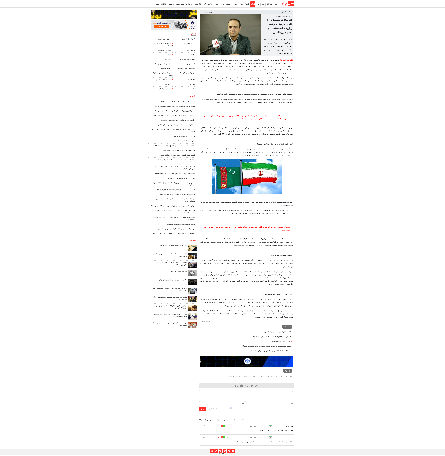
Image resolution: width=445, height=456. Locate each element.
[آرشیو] (212, 451)
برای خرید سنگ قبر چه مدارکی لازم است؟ (182, 141)
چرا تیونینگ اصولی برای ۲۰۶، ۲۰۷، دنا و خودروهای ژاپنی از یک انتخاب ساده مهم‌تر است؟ (174, 211)
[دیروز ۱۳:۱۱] (192, 299)
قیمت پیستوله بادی (165, 89)
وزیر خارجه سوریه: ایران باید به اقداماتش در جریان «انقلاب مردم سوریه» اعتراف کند (170, 315)
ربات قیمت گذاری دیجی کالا (162, 64)
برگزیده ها (192, 96)
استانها (253, 4)
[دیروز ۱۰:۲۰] (192, 248)
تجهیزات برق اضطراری (188, 39)
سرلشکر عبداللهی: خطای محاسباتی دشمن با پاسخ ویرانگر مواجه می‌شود (170, 298)
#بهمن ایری (288, 376)
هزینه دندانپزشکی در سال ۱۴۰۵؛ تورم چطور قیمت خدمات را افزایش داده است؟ (173, 131)
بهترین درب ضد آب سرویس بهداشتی (184, 136)
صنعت (228, 4)
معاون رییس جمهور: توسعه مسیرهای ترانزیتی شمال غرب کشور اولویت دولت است (170, 264)
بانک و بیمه (197, 4)
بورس (216, 4)
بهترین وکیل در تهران (164, 39)
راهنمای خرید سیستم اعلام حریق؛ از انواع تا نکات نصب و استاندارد (175, 146)
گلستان (284, 12)
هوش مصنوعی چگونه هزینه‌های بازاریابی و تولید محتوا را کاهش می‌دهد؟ (173, 206)
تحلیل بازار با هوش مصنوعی (186, 68)
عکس (157, 4)
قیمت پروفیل (191, 64)
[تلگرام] (220, 451)
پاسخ (203, 426)
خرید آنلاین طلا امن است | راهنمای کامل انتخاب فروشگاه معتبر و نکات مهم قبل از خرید (174, 200)
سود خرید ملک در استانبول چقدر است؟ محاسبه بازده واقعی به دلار (175, 106)
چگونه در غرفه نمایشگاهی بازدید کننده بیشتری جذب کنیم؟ (177, 120)
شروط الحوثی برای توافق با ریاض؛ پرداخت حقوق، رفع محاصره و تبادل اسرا (169, 324)
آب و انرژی (189, 4)
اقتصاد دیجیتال (244, 4)
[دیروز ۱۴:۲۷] (192, 325)
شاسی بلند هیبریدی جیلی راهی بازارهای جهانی (173, 280)
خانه (276, 4)
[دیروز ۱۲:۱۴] (192, 273)
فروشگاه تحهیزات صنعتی (163, 80)
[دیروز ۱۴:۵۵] (192, 316)
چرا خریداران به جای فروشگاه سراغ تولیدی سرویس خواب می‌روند (175, 229)
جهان (263, 4)
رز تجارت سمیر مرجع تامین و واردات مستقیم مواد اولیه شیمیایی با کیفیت (173, 115)
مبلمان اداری (191, 80)
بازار (274, 66)
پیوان (169, 55)
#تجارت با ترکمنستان (249, 376)
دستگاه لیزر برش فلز (189, 43)
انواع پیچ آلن (167, 59)
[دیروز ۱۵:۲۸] (192, 256)
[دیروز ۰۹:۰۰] (192, 291)
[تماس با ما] (228, 451)
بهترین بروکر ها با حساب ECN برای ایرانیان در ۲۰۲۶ (180, 178)
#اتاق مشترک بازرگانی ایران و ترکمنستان (270, 376)
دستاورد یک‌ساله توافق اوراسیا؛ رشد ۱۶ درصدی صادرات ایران (271, 336)
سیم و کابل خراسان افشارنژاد (186, 73)
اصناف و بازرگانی (208, 4)
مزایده (193, 55)
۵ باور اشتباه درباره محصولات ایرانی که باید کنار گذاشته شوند (177, 194)
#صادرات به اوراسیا (234, 376)
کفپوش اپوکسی (166, 68)
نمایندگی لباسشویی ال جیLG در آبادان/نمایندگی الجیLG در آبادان (175, 190)
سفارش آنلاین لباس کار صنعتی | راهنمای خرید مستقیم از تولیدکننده (174, 125)
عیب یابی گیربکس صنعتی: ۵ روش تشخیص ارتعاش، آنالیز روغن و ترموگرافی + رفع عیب (175, 167)
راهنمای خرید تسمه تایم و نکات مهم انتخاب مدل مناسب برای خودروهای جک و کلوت (173, 218)
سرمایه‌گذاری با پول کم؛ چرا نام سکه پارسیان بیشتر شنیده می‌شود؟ (175, 111)
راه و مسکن (180, 4)
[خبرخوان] (216, 451)
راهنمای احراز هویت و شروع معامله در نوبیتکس (181, 224)
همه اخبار (269, 4)
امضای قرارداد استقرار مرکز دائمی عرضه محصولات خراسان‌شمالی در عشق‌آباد (266, 346)
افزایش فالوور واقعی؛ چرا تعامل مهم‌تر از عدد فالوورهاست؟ (177, 155)
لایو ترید (192, 84)
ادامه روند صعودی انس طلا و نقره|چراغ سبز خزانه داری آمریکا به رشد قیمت (169, 255)
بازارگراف (163, 4)
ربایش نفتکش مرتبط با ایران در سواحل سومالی (173, 245)
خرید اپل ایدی (191, 50)
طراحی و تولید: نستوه (222, 453)
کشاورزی (234, 4)
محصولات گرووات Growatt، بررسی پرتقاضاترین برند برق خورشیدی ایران (173, 233)
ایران (258, 4)
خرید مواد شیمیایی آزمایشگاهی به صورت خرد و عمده (179, 150)
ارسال (202, 409)
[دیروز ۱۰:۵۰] (192, 308)
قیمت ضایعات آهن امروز (187, 59)
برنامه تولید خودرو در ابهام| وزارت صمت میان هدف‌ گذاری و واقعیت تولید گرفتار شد (169, 289)
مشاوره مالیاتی (190, 89)
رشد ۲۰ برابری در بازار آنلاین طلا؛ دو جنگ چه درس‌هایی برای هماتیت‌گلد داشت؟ (173, 161)
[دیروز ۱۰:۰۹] (192, 265)
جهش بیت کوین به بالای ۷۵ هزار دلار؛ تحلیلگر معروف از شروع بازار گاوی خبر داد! (170, 307)
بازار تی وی (171, 4)
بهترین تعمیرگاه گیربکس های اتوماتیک (163, 44)
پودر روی (168, 84)
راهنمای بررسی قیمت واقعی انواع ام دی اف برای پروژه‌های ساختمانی (174, 173)
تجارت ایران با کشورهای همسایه (280, 341)
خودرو (222, 4)
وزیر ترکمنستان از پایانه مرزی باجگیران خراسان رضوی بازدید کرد (270, 351)
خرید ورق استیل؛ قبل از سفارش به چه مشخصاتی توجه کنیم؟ (177, 101)
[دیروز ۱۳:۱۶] (192, 282)
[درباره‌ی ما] (232, 451)
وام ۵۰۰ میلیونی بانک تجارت (178, 271)
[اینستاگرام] (224, 451)
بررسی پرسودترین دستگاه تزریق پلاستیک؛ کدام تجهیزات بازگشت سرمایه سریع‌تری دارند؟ (173, 184)
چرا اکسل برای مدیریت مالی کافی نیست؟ (162, 74)
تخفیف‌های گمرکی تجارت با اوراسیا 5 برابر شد (276, 332)
